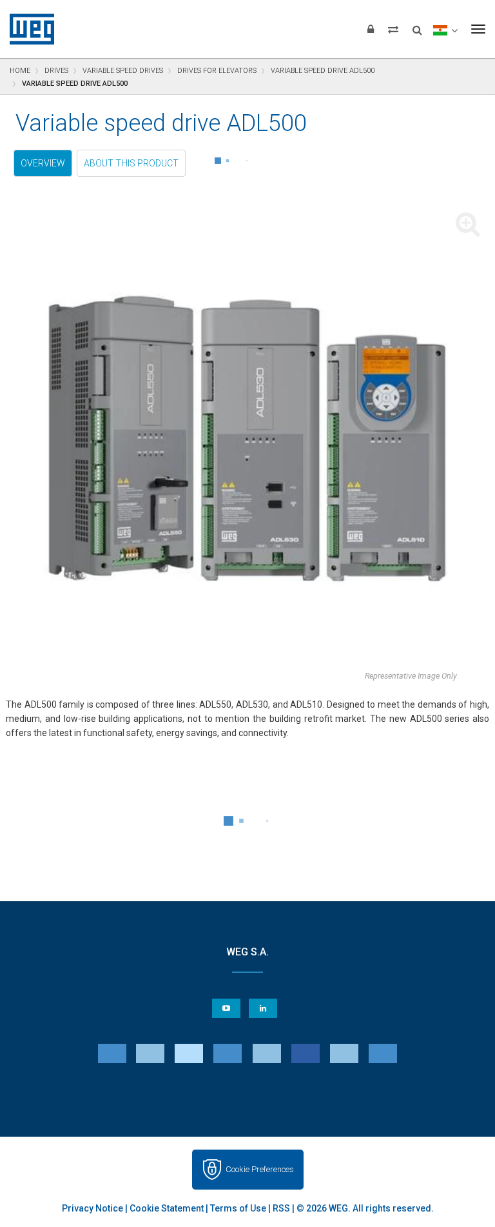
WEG (27, 29)
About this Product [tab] (131, 163)
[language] (445, 29)
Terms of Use (238, 1208)
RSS (281, 1208)
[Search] (417, 26)
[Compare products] (393, 29)
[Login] (370, 29)
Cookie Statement (167, 1208)
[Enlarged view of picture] (247, 438)
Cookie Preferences (260, 1169)
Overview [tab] (43, 163)
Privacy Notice (92, 1208)
